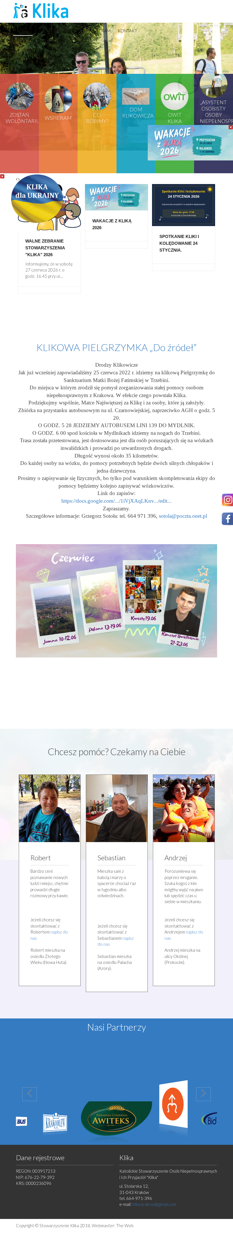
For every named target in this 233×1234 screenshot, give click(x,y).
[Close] (2, 176)
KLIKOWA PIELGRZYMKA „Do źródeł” (116, 347)
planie (170, 919)
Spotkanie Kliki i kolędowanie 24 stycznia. (179, 243)
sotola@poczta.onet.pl (183, 516)
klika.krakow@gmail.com (154, 1204)
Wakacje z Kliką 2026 (112, 224)
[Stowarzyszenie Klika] (42, 10)
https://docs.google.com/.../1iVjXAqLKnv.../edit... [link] (116, 501)
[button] (29, 1094)
